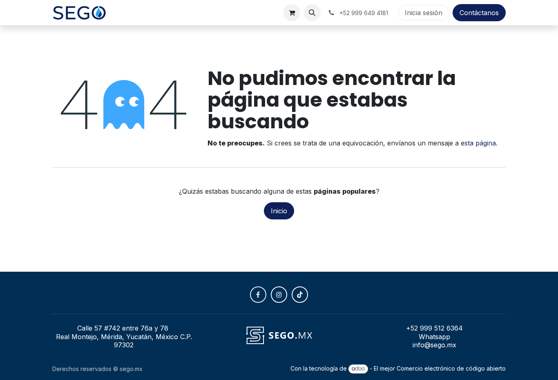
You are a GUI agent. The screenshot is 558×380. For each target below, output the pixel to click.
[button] (312, 12)
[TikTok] (300, 294)
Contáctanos (479, 13)
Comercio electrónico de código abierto (451, 368)
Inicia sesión (423, 13)
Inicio (279, 211)
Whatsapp (434, 337)
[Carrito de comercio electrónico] (291, 12)
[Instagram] (279, 294)
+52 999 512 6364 (434, 328)
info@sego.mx (434, 345)
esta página (478, 143)
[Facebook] (258, 294)
